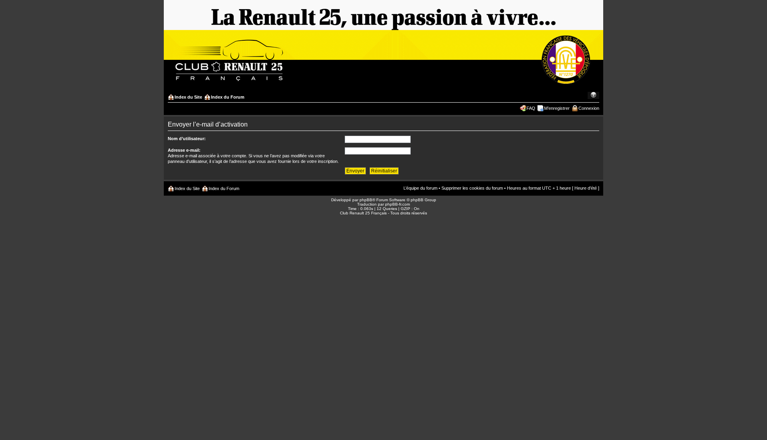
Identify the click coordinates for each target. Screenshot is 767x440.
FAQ (531, 108)
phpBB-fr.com (397, 204)
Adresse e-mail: (184, 150)
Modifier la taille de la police (593, 95)
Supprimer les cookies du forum (472, 188)
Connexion (588, 108)
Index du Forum (227, 97)
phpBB (366, 200)
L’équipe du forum (420, 188)
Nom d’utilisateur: (187, 138)
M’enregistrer (557, 108)
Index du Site (188, 97)
